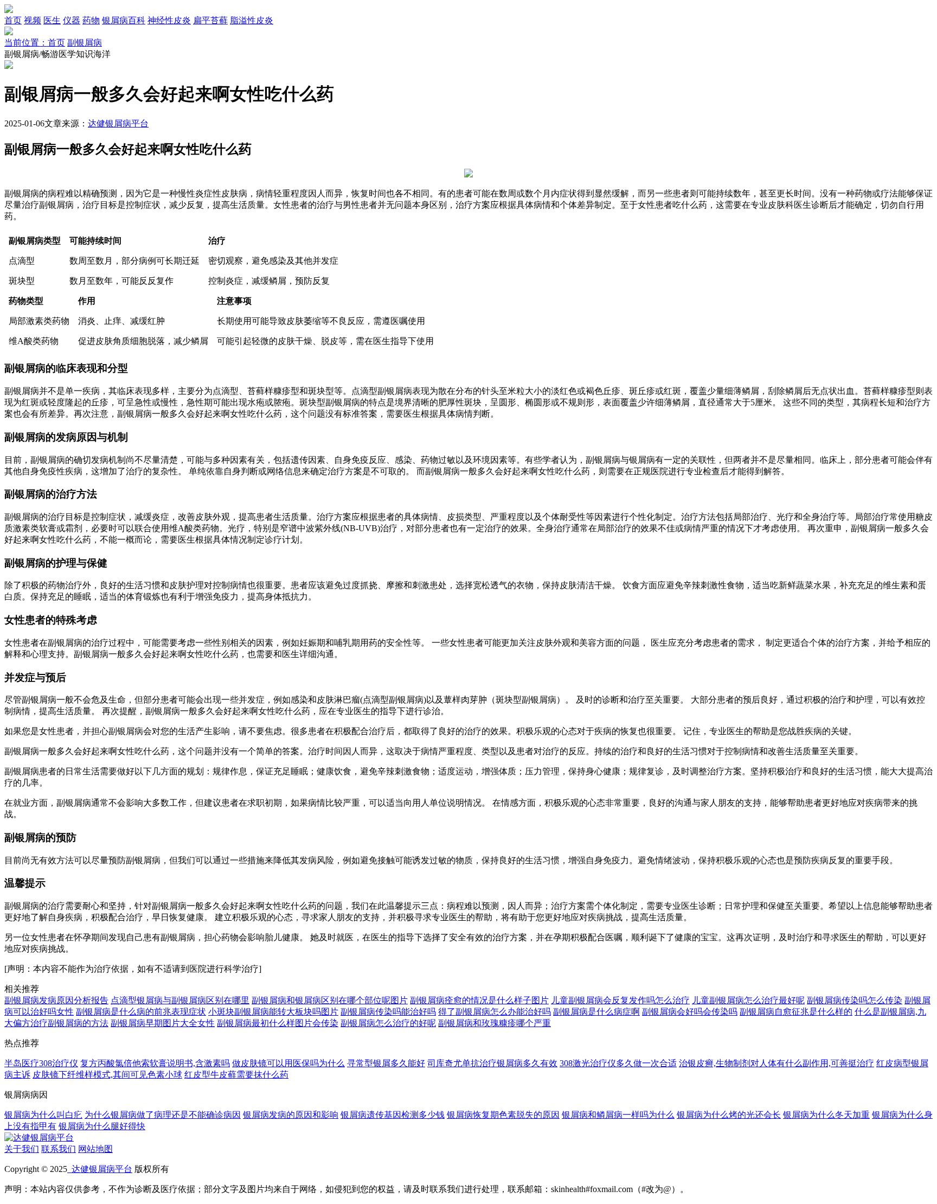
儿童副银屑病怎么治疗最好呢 (748, 1000)
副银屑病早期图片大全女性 (163, 1023)
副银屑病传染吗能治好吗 (388, 1011)
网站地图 (95, 1149)
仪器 (71, 20)
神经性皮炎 (169, 20)
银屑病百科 (123, 20)
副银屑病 (84, 42)
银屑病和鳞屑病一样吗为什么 (618, 1114)
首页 (13, 20)
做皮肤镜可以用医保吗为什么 (288, 1063)
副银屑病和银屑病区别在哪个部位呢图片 (330, 1000)
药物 (91, 20)
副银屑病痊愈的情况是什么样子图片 (479, 1000)
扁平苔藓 (210, 20)
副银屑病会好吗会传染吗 (689, 1011)
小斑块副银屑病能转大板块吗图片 (273, 1011)
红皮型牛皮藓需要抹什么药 (236, 1074)
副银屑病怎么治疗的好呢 (388, 1023)
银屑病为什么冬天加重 (826, 1114)
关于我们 (21, 1149)
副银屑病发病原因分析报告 (56, 1000)
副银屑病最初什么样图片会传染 (277, 1023)
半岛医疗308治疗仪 (41, 1063)
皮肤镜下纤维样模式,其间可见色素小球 (107, 1074)
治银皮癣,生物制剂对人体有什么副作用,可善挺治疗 (776, 1063)
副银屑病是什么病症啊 (596, 1011)
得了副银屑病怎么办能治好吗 (494, 1011)
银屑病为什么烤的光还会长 (729, 1114)
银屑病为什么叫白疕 (43, 1114)
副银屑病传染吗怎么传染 (854, 1000)
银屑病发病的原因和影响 (290, 1114)
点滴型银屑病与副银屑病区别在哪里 (180, 1000)
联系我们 (58, 1149)
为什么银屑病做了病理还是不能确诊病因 (163, 1114)
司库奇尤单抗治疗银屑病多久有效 (492, 1063)
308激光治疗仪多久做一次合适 (618, 1063)
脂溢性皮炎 (251, 20)
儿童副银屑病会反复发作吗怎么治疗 (620, 1000)
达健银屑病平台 (118, 123)
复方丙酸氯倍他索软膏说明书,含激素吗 (155, 1063)
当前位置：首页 (34, 42)
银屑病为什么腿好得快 (102, 1126)
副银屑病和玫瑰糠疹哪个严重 (494, 1023)
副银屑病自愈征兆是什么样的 (796, 1011)
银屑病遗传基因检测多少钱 (393, 1114)
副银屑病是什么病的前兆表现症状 (141, 1011)
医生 (52, 20)
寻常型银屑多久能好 (386, 1063)
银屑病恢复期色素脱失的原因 (503, 1114)
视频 (32, 20)
